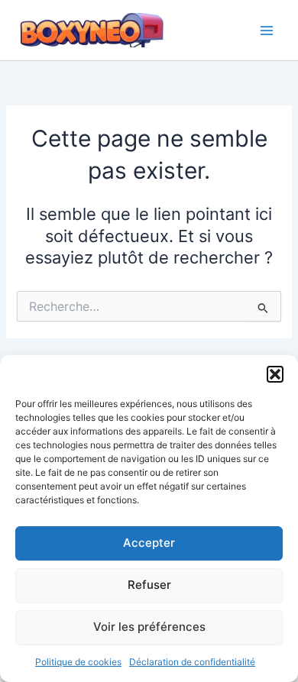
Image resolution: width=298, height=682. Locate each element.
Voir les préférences (149, 626)
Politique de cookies (78, 661)
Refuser (149, 584)
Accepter (149, 542)
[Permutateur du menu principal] (267, 31)
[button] (275, 374)
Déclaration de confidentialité (192, 661)
